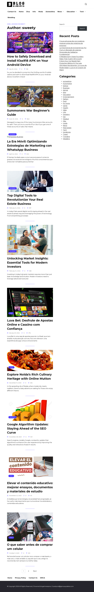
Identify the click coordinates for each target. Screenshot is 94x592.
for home (66, 103)
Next (35, 571)
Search (62, 24)
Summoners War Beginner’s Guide (28, 112)
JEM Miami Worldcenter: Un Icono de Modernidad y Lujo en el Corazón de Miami (73, 68)
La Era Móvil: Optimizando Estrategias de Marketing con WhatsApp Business (29, 145)
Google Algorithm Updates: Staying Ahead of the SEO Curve (27, 428)
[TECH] (30, 478)
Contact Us (12, 12)
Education (71, 12)
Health (65, 108)
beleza (65, 86)
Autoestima (50, 12)
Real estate (67, 128)
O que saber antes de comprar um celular (30, 547)
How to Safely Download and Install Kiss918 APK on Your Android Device (29, 61)
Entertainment (68, 97)
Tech (82, 12)
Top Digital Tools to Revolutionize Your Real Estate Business (25, 200)
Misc (64, 121)
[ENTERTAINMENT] (30, 106)
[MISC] (30, 52)
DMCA (42, 578)
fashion (65, 99)
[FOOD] (30, 370)
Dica (28, 12)
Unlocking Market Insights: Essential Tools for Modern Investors (27, 262)
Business (66, 88)
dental (65, 90)
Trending (66, 137)
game (65, 106)
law (64, 117)
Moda (40, 12)
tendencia (66, 132)
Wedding (11, 17)
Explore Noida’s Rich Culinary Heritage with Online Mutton (29, 376)
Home (21, 12)
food (64, 101)
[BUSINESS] (15, 137)
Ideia (65, 110)
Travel (65, 134)
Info (34, 12)
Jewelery (66, 114)
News (60, 12)
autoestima (67, 81)
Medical (66, 119)
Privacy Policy (20, 578)
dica (64, 92)
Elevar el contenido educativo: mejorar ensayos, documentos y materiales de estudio (30, 487)
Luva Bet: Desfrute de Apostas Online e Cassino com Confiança (30, 325)
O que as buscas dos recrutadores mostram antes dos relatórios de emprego (71, 43)
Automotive (67, 83)
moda (65, 123)
